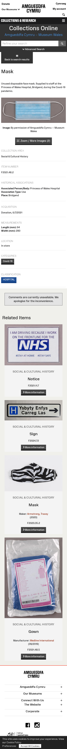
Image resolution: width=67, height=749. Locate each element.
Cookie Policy (14, 742)
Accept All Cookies (30, 746)
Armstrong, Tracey (37, 513)
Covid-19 (8, 261)
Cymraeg (61, 3)
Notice (34, 379)
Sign (34, 434)
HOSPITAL (9, 279)
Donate (6, 3)
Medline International (42, 640)
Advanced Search (35, 49)
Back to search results (17, 59)
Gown (33, 631)
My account (59, 8)
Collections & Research (18, 20)
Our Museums (10, 9)
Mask (34, 505)
